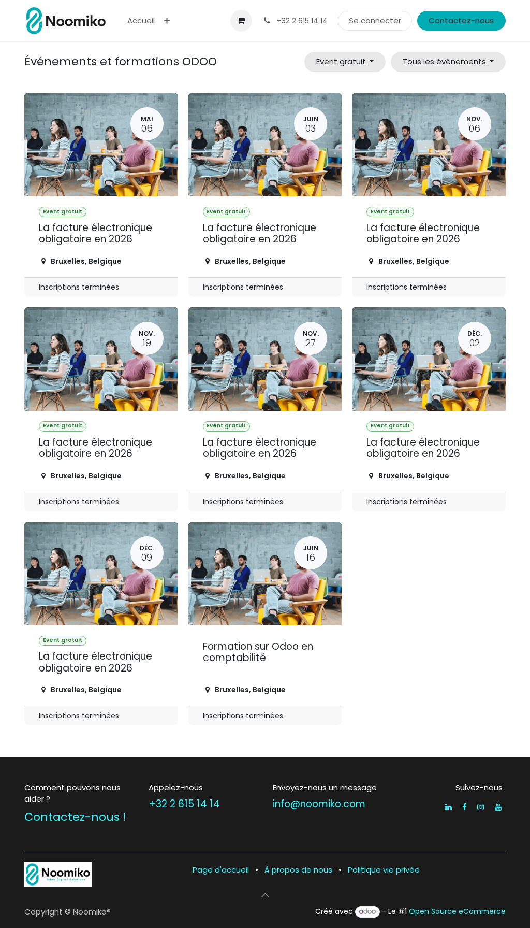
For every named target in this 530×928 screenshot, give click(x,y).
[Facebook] (464, 807)
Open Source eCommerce (457, 911)
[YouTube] (498, 807)
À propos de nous (298, 869)
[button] (265, 895)
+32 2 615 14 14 (184, 804)
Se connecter (375, 20)
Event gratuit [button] (342, 61)
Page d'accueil (221, 869)
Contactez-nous (461, 20)
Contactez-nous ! (75, 817)
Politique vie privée (384, 869)
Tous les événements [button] (445, 61)
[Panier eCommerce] (241, 21)
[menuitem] (141, 21)
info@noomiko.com (319, 804)
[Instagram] (481, 807)
